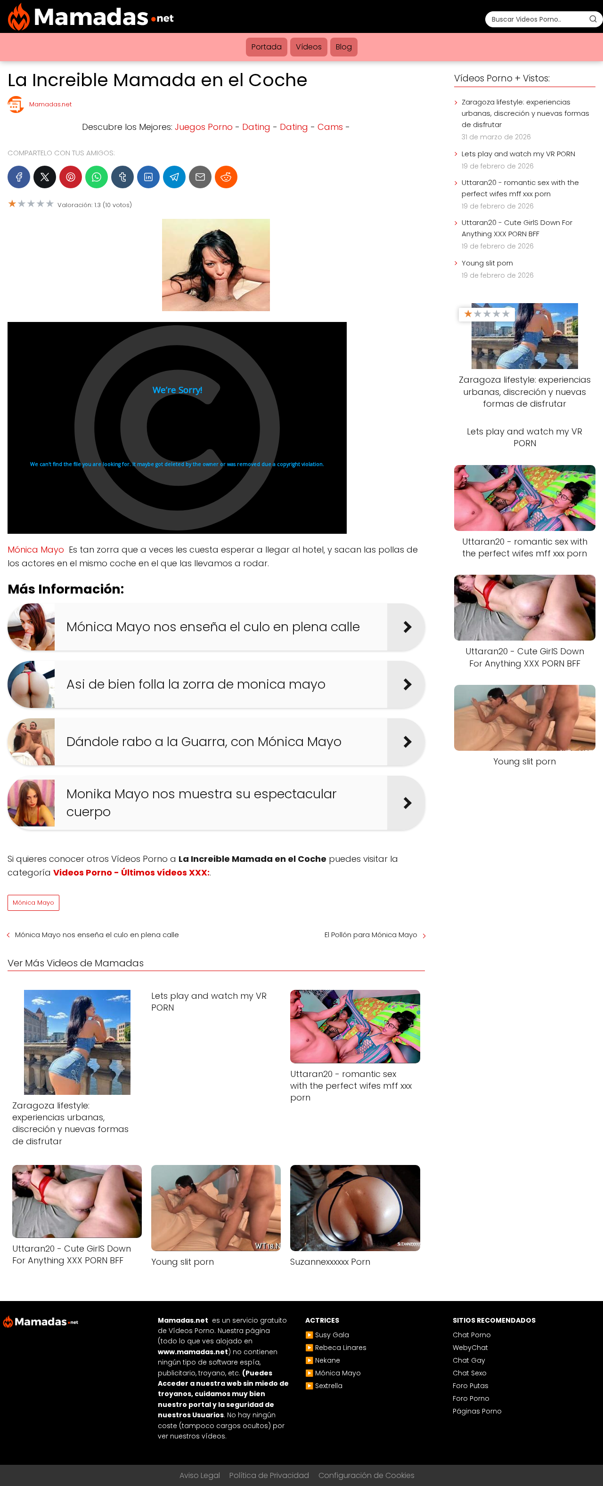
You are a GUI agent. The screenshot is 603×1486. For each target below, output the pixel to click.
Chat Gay (469, 1360)
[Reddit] (226, 177)
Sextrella (328, 1385)
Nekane (327, 1360)
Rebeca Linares (341, 1347)
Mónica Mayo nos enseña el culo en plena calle (97, 935)
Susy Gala (332, 1335)
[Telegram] (174, 177)
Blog (344, 46)
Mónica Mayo (36, 549)
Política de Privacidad (269, 1475)
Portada (267, 46)
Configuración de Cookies (366, 1475)
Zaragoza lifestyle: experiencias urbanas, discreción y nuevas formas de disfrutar (525, 113)
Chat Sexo (470, 1373)
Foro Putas (471, 1385)
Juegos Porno (204, 127)
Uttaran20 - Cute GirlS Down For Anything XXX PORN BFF (517, 228)
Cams (330, 127)
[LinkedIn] (148, 177)
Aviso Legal (199, 1475)
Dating (256, 127)
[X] (44, 177)
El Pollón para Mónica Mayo (371, 935)
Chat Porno (472, 1335)
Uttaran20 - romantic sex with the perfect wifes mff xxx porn (520, 188)
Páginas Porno (477, 1411)
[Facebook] (19, 177)
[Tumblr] (122, 177)
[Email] (200, 177)
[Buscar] (593, 18)
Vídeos (309, 46)
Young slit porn (487, 263)
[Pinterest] (70, 177)
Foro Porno (471, 1398)
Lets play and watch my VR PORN (518, 154)
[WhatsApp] (96, 177)
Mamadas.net (50, 104)
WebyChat (470, 1347)
